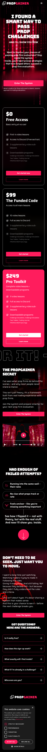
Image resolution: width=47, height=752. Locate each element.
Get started (23, 254)
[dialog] (18, 727)
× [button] (32, 707)
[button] (41, 3)
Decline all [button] (25, 742)
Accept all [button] (11, 742)
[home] (15, 3)
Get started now (23, 173)
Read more (19, 719)
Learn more (23, 179)
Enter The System (23, 83)
